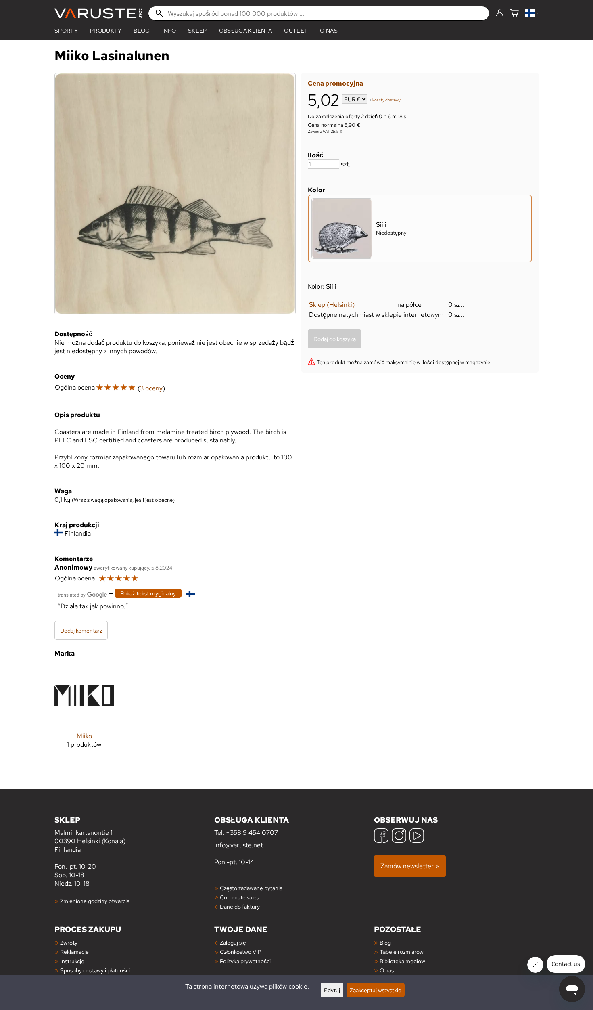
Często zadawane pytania (251, 888)
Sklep (197, 30)
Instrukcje (72, 961)
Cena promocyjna (335, 83)
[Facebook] (381, 836)
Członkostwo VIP (240, 952)
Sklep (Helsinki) (332, 304)
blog (142, 30)
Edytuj (332, 990)
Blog (385, 942)
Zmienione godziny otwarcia (94, 901)
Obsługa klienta (245, 30)
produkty (106, 30)
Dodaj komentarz (81, 630)
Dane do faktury (240, 906)
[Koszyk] (514, 13)
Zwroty (68, 942)
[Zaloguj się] (499, 13)
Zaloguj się (233, 942)
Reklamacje (74, 952)
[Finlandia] (532, 13)
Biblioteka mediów (402, 961)
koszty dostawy (386, 100)
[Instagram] (399, 836)
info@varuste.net (238, 845)
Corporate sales (239, 897)
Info (169, 30)
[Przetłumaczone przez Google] (82, 594)
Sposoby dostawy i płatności (95, 970)
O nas (329, 30)
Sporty (66, 30)
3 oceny (151, 388)
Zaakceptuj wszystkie (375, 990)
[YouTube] (416, 836)
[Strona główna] (98, 13)
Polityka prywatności (245, 961)
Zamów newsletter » (409, 866)
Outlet (296, 30)
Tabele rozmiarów (402, 952)
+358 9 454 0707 (252, 832)
